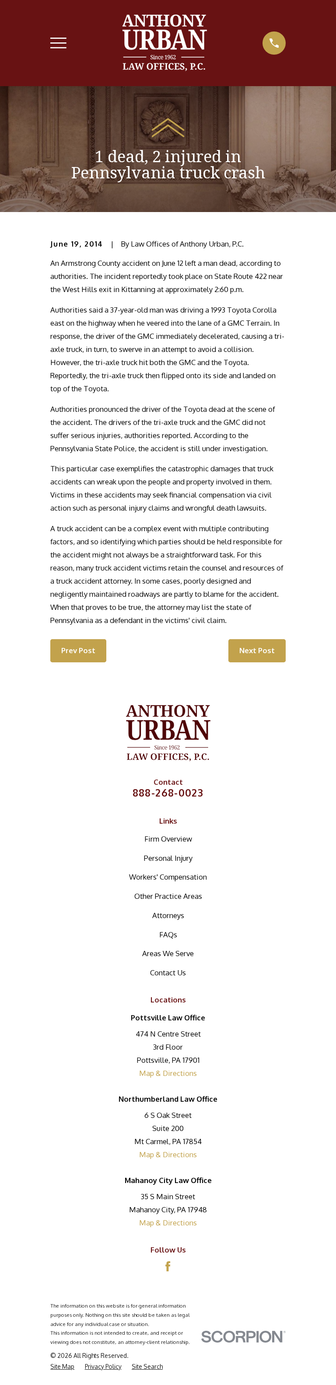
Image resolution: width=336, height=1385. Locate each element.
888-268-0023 (168, 792)
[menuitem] (62, 1366)
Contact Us (168, 972)
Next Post (257, 650)
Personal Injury (168, 858)
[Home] (164, 43)
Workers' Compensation (168, 876)
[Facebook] (168, 1266)
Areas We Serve (168, 953)
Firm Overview (168, 838)
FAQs (168, 934)
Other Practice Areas (168, 896)
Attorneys (168, 915)
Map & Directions (168, 1073)
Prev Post (78, 650)
